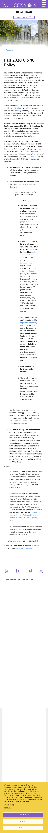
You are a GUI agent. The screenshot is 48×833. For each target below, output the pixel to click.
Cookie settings (23, 815)
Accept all (23, 828)
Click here (25, 97)
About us (7, 808)
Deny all (23, 821)
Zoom (17, 459)
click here (18, 108)
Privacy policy (9, 805)
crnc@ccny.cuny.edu (24, 548)
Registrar (9, 50)
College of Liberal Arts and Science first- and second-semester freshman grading (24, 515)
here (32, 156)
